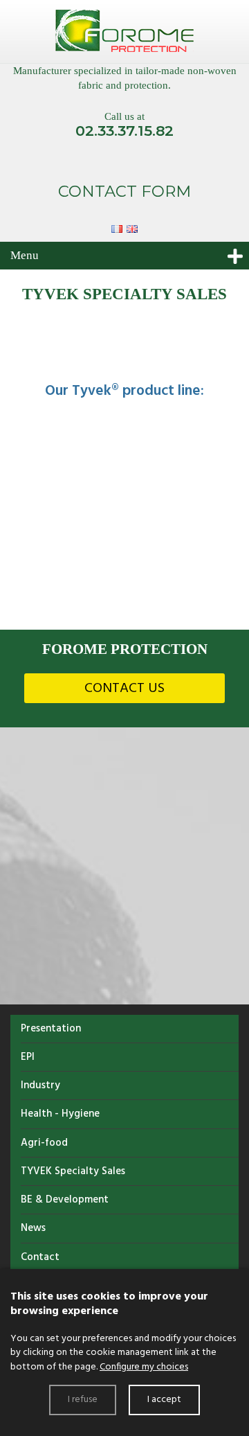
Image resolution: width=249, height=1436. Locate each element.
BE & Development (65, 1199)
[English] (132, 227)
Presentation (51, 1028)
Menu (24, 255)
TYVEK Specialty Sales (73, 1171)
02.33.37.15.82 (124, 130)
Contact (40, 1257)
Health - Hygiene (60, 1114)
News (33, 1228)
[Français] (119, 227)
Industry (40, 1085)
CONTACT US (124, 688)
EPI (28, 1057)
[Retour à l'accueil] (124, 32)
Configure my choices (144, 1367)
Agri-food (44, 1143)
